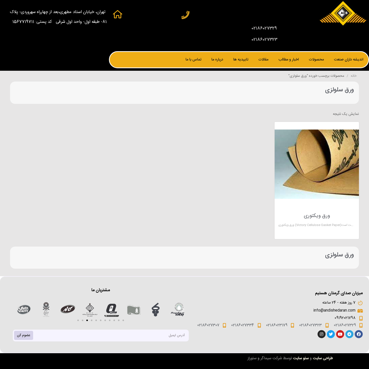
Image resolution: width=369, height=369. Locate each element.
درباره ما (217, 59)
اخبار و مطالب (288, 59)
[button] (78, 320)
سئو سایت (301, 358)
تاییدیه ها (240, 59)
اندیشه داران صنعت (348, 59)
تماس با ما (193, 59)
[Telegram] (349, 334)
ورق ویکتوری (317, 216)
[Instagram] (322, 334)
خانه (353, 76)
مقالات (263, 59)
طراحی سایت (323, 358)
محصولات (316, 59)
